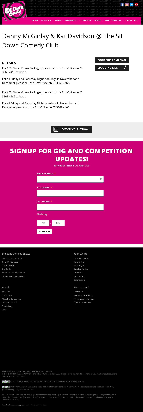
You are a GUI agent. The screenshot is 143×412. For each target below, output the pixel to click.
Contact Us (130, 20)
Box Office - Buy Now (75, 129)
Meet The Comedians (11, 299)
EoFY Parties (79, 276)
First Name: (45, 187)
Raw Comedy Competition (13, 276)
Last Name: (44, 201)
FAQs (4, 309)
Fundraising (7, 306)
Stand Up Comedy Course (13, 272)
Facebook (122, 4)
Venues (58, 20)
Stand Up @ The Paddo (12, 258)
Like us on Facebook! (83, 295)
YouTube (136, 4)
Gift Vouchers (8, 265)
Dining (97, 20)
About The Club (113, 20)
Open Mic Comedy (10, 262)
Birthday (42, 214)
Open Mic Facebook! (82, 302)
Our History (7, 295)
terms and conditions (38, 405)
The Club (6, 291)
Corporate (71, 20)
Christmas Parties (81, 258)
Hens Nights (79, 262)
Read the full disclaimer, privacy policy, (16, 405)
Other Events (79, 280)
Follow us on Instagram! (84, 299)
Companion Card (9, 302)
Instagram (127, 4)
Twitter (131, 4)
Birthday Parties (81, 269)
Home (35, 20)
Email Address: (46, 173)
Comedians (85, 20)
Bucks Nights (79, 265)
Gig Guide (46, 20)
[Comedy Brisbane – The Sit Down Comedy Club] (14, 11)
